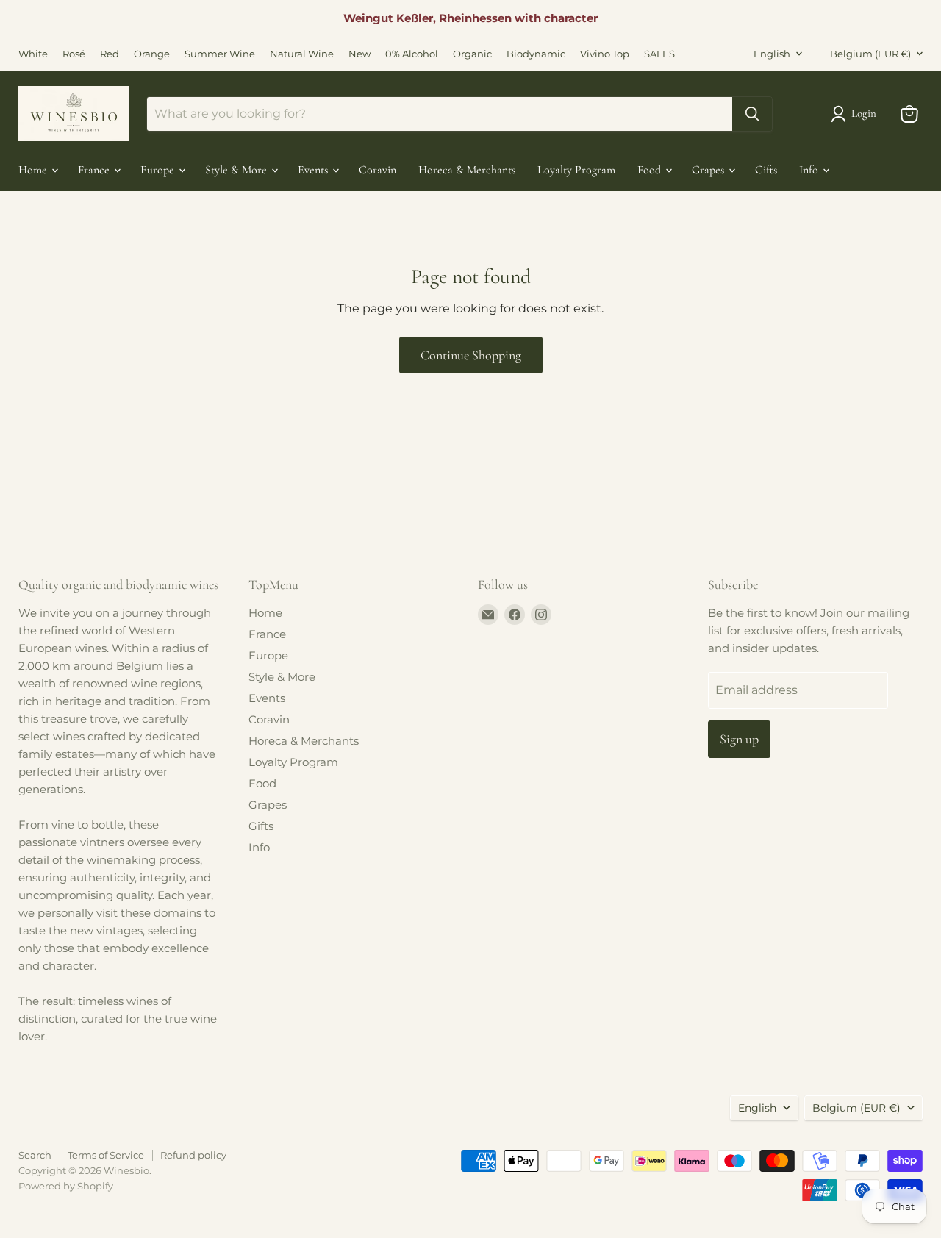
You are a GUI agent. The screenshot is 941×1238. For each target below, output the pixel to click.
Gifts (766, 169)
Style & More (237, 169)
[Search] (752, 114)
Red (109, 54)
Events (314, 169)
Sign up (739, 739)
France (95, 169)
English (772, 54)
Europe (158, 169)
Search (34, 1155)
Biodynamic (536, 54)
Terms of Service (106, 1155)
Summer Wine (220, 54)
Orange (152, 54)
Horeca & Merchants (466, 169)
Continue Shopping (471, 355)
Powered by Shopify (65, 1186)
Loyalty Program (576, 169)
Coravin (377, 169)
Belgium (870, 54)
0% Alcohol (411, 54)
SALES (659, 54)
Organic (472, 54)
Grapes (709, 169)
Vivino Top (604, 54)
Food (650, 169)
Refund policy (193, 1155)
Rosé (73, 54)
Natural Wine (302, 54)
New (359, 54)
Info (810, 169)
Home (34, 169)
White (33, 54)
